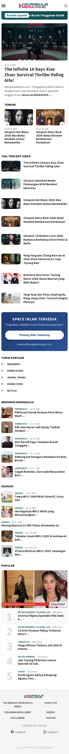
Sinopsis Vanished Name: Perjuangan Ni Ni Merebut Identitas (40, 184)
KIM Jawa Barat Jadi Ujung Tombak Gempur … (37, 429)
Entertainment (26, 612)
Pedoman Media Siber (17, 712)
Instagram (52, 732)
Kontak (51, 718)
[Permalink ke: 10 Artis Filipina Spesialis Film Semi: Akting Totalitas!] (34, 589)
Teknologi (24, 642)
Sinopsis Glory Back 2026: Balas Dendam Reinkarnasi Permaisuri (49, 137)
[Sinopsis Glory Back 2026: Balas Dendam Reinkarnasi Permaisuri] (50, 117)
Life (48, 612)
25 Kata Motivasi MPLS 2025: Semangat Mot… (40, 552)
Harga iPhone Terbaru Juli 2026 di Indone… (40, 647)
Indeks (50, 712)
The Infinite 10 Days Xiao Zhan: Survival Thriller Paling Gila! (34, 74)
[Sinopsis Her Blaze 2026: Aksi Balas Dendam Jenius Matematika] (18, 117)
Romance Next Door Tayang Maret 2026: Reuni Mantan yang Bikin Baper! (44, 278)
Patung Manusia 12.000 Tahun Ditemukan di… (31, 525)
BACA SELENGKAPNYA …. (38, 95)
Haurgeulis (21, 409)
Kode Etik (50, 703)
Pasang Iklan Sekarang (34, 335)
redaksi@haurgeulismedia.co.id (34, 344)
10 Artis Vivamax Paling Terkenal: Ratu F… (39, 632)
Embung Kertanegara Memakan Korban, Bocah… (41, 458)
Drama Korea (15, 370)
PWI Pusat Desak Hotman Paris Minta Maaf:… (38, 414)
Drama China (15, 384)
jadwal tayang (16, 377)
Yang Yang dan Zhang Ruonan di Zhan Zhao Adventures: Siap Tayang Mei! (44, 259)
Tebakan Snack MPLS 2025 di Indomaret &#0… (41, 538)
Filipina (40, 612)
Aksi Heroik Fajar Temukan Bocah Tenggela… (36, 443)
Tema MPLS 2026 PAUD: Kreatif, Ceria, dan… (39, 498)
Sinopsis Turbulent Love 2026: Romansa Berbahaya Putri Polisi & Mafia (45, 239)
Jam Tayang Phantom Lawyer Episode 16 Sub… (37, 661)
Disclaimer (18, 718)
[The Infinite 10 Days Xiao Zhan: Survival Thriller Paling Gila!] (34, 41)
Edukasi (19, 493)
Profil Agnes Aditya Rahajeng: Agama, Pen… (37, 676)
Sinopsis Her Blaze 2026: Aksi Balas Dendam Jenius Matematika (16, 137)
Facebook (20, 732)
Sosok (21, 671)
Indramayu (13, 364)
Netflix (12, 390)
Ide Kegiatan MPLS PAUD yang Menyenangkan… (34, 513)
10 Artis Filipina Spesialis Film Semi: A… (41, 617)
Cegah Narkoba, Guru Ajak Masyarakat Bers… (40, 473)
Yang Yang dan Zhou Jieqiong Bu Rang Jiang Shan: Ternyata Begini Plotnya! (45, 298)
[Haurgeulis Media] (34, 5)
